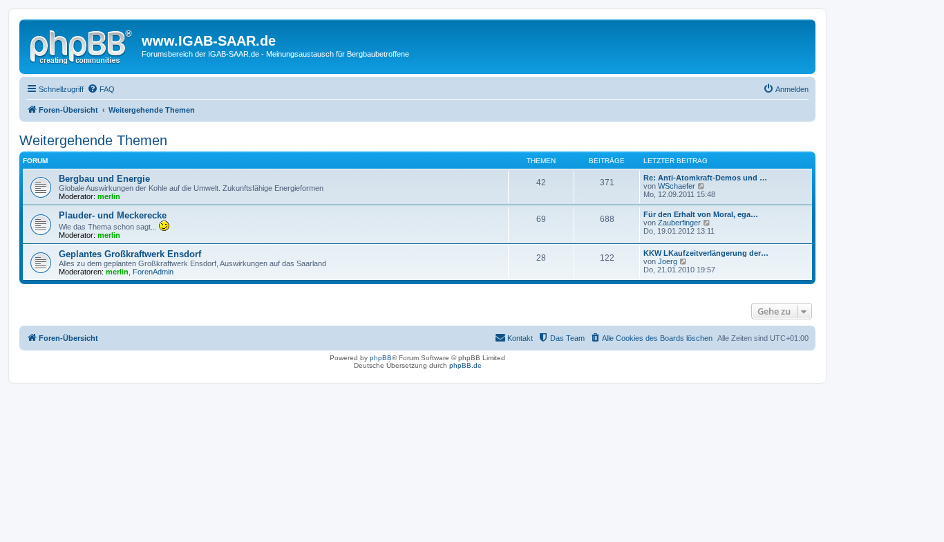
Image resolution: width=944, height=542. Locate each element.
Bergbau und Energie (104, 179)
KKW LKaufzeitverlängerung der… (705, 253)
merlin (108, 196)
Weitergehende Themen (93, 140)
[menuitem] (101, 89)
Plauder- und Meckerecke (113, 215)
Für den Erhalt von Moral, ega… (700, 214)
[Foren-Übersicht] (82, 45)
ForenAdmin (153, 272)
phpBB (381, 358)
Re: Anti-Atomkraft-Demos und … (705, 178)
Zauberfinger (679, 222)
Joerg (667, 261)
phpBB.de (465, 365)
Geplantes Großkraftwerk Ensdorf (130, 254)
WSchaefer (676, 186)
